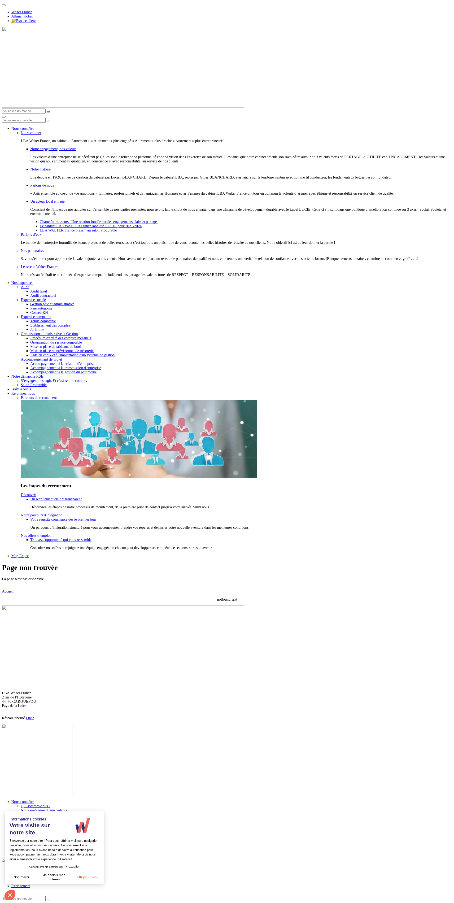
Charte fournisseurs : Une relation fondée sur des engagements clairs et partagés (99, 222)
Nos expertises (22, 283)
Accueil (7, 591)
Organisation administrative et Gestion (49, 334)
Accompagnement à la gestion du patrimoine (63, 372)
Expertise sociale (33, 300)
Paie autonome (41, 308)
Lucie (30, 718)
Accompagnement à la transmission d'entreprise (65, 368)
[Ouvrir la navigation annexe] (4, 5)
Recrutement (20, 886)
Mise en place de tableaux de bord (55, 347)
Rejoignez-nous (23, 393)
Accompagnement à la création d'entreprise (62, 364)
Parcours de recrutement (39, 398)
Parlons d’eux (31, 234)
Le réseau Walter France (39, 267)
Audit (25, 287)
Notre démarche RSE (27, 376)
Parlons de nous (42, 185)
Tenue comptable (43, 321)
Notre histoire (40, 169)
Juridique (37, 329)
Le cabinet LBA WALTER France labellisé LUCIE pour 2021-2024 (91, 226)
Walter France (21, 12)
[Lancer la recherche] (48, 112)
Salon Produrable (34, 385)
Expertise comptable (36, 317)
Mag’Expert (20, 556)
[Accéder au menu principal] (4, 117)
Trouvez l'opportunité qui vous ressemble (61, 540)
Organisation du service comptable (56, 342)
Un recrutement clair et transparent (56, 499)
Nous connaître (22, 129)
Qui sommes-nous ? (35, 806)
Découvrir (28, 495)
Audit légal (38, 291)
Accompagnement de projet (41, 359)
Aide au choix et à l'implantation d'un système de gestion (72, 355)
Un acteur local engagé (47, 201)
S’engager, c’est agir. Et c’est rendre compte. (54, 381)
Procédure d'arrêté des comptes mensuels (60, 338)
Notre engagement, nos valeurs (53, 149)
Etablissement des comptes (50, 325)
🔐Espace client (23, 21)
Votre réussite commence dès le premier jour (63, 519)
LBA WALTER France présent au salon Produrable (78, 230)
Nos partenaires (32, 251)
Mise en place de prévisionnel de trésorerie (62, 351)
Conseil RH (39, 312)
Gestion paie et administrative (52, 304)
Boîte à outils (21, 389)
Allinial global (22, 16)
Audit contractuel (43, 295)
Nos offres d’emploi (36, 535)
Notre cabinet (31, 133)
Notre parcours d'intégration (41, 515)
